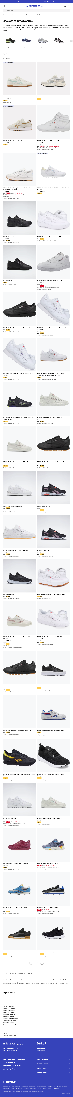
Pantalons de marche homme (10, 1026)
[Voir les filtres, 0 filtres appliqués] (5, 54)
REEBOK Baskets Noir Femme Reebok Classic (16, 686)
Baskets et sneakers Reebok (10, 995)
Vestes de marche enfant (9, 1024)
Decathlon (10, 47)
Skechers (26, 47)
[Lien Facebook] (4, 1069)
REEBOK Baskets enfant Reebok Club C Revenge (51, 730)
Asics (58, 47)
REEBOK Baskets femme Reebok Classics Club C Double (17, 637)
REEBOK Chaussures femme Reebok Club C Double (52, 237)
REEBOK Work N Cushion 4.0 (11, 237)
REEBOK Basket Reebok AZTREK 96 (47, 863)
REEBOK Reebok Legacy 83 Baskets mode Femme (17, 730)
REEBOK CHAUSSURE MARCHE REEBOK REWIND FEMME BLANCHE (53, 188)
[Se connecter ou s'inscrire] (65, 6)
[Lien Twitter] (7, 1069)
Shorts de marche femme (9, 1004)
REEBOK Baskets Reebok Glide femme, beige (16, 141)
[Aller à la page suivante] (42, 963)
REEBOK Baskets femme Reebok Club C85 (15, 550)
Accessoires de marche (9, 1014)
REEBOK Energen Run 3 (9, 594)
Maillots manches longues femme (11, 1031)
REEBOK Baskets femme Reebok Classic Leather (17, 327)
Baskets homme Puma (8, 1012)
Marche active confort (8, 1016)
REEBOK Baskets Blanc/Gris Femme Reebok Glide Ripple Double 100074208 (17, 188)
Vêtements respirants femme (10, 1018)
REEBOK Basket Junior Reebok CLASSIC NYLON (16, 863)
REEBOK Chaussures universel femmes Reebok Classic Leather (19, 775)
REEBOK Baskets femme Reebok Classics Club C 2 (51, 594)
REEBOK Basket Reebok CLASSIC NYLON (15, 907)
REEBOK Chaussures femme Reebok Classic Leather (52, 327)
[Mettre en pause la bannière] (67, 2)
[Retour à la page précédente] (31, 963)
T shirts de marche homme (10, 1020)
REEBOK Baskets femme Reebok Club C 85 (49, 417)
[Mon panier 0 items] (68, 6)
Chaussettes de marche (9, 1022)
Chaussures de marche (9, 997)
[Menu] (4, 6)
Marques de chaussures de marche (12, 1002)
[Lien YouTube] (10, 1069)
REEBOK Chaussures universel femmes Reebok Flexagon (51, 775)
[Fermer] (69, 2)
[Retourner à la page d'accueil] (35, 6)
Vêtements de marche (8, 1029)
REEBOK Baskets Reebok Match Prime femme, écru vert (19, 97)
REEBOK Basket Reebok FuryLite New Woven (50, 952)
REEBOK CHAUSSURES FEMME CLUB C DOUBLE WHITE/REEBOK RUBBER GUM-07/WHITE (50, 374)
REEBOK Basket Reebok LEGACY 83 (47, 907)
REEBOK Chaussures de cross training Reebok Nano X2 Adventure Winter (19, 418)
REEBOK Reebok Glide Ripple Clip (12, 506)
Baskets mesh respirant (9, 1010)
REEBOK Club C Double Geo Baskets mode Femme (51, 686)
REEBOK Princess (8, 280)
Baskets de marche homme (10, 1000)
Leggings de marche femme (10, 1033)
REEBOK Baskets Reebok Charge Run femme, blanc (52, 97)
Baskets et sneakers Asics (9, 1035)
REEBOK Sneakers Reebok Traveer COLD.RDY (50, 280)
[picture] (19, 78)
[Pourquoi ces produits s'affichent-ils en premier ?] (3, 58)
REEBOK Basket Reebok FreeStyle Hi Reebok (50, 141)
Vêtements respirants (8, 1006)
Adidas (43, 47)
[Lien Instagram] (13, 1069)
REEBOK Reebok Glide (9, 818)
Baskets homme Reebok (9, 1008)
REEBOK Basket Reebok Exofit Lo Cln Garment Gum (18, 952)
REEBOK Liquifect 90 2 (43, 506)
